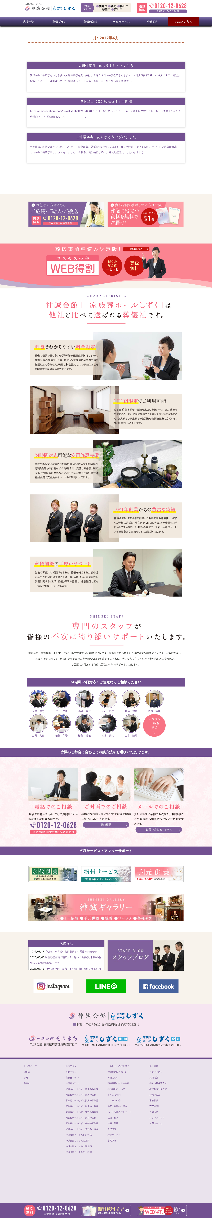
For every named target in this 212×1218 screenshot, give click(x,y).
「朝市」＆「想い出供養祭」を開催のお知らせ (71, 951)
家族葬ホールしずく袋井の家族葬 (82, 1123)
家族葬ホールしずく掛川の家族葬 (82, 1100)
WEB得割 (154, 1106)
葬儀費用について (116, 1089)
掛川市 (27, 1071)
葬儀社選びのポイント (118, 1071)
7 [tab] (120, 884)
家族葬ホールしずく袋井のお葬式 (82, 1112)
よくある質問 (114, 1094)
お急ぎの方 (154, 1094)
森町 (26, 1077)
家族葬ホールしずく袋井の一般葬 (82, 1129)
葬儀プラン (71, 1066)
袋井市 (27, 1083)
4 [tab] (106, 884)
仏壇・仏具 (113, 1117)
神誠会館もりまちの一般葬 (79, 1152)
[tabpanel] (53, 874)
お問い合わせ (155, 1123)
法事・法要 (113, 1123)
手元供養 (112, 1140)
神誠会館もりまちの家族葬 (79, 1146)
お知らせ (153, 1112)
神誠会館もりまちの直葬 (78, 1140)
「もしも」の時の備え (118, 1066)
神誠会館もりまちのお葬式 (79, 1134)
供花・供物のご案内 (117, 1106)
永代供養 (112, 1129)
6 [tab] (115, 884)
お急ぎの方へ (183, 21)
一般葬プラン (72, 1083)
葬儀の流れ (113, 1077)
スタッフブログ (157, 1117)
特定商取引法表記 (158, 1089)
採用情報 (153, 1077)
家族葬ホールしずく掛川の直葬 (81, 1094)
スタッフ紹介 (155, 1071)
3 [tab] (101, 884)
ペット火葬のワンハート (119, 1112)
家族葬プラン (72, 1077)
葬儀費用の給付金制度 (118, 1083)
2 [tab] (96, 884)
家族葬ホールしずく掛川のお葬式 (82, 1089)
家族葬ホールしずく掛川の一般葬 (82, 1106)
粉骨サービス (114, 1134)
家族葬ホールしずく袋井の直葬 (81, 1117)
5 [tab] (110, 884)
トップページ (30, 1066)
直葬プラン (71, 1071)
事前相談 (153, 1100)
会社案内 (153, 1066)
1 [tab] (92, 884)
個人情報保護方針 (158, 1083)
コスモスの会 (114, 1100)
